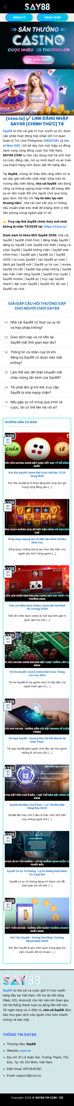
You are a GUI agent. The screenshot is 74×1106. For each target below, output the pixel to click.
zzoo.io (25, 1050)
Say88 (7, 990)
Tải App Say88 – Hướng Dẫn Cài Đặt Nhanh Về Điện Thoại (37, 740)
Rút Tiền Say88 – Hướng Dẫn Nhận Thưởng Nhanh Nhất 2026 (37, 939)
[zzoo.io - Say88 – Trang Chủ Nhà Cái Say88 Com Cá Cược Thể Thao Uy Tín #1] (37, 6)
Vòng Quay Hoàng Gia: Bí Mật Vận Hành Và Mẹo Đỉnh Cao (37, 541)
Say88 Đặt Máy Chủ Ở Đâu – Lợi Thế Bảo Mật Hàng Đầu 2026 (37, 806)
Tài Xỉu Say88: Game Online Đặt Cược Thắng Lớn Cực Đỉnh (37, 673)
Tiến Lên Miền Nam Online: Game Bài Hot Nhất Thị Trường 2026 (37, 607)
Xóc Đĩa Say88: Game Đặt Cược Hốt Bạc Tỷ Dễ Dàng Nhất (37, 474)
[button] (5, 6)
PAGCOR (51, 140)
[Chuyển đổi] (6, 323)
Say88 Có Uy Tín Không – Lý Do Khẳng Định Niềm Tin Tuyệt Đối (37, 873)
